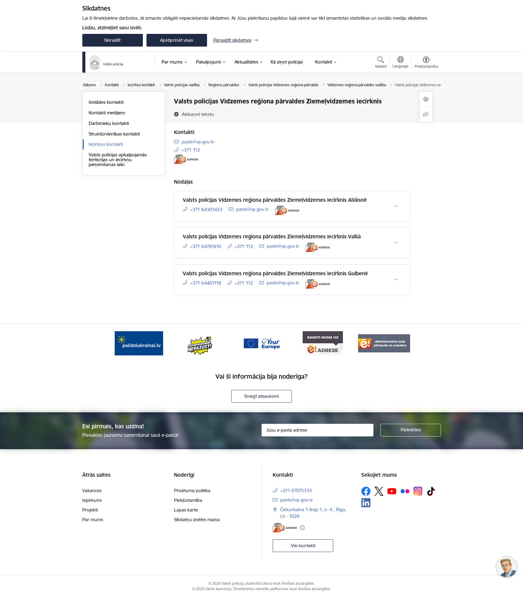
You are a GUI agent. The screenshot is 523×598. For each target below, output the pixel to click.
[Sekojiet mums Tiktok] (431, 491)
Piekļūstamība (188, 500)
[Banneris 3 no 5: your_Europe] (261, 343)
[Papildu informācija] (302, 527)
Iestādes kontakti (106, 102)
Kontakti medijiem (107, 113)
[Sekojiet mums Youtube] (391, 491)
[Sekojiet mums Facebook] (365, 491)
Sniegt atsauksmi (261, 396)
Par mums (92, 519)
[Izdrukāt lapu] (425, 99)
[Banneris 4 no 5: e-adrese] (323, 343)
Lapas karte (186, 510)
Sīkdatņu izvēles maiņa (197, 519)
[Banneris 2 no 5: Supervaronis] (200, 343)
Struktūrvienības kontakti (114, 134)
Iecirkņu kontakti (106, 144)
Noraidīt (112, 40)
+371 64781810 (205, 246)
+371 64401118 (205, 283)
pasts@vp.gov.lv (198, 142)
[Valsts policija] (107, 62)
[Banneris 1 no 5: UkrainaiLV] (139, 343)
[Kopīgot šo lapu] (425, 114)
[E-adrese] (186, 159)
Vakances (92, 490)
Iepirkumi (91, 500)
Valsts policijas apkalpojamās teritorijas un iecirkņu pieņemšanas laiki (118, 159)
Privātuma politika (192, 490)
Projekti (90, 510)
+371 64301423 (206, 209)
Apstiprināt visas (176, 40)
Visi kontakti (303, 545)
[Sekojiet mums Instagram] (418, 491)
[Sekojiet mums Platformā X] (378, 491)
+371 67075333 (296, 490)
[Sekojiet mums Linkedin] (365, 502)
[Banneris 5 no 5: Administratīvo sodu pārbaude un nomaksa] (384, 343)
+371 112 (191, 150)
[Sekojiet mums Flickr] (405, 491)
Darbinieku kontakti (109, 123)
